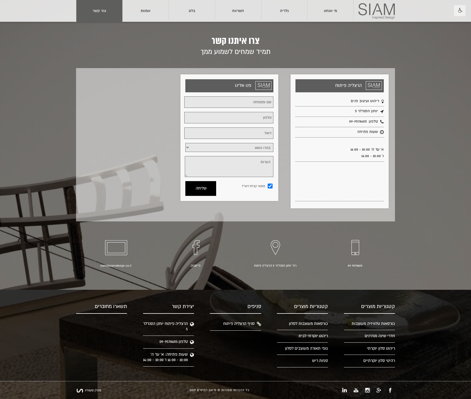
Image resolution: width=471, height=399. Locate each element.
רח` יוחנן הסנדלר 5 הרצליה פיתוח (275, 265)
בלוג (192, 11)
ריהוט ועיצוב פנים (365, 101)
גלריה (284, 11)
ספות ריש (320, 361)
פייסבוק (196, 265)
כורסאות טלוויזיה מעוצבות (373, 323)
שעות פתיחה (367, 131)
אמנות (145, 11)
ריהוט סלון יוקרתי (381, 348)
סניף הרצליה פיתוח (239, 323)
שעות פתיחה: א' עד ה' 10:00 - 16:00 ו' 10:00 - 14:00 (165, 357)
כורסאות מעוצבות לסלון (308, 323)
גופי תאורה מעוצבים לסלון (306, 348)
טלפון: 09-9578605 (363, 121)
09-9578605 (355, 265)
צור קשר (99, 11)
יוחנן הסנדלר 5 (366, 111)
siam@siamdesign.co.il (115, 265)
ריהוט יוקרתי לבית (313, 336)
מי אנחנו (330, 11)
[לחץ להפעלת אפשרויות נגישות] (460, 10)
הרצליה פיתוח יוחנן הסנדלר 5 (165, 326)
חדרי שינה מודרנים (380, 336)
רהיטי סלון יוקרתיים (379, 361)
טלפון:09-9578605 (173, 341)
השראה (238, 11)
